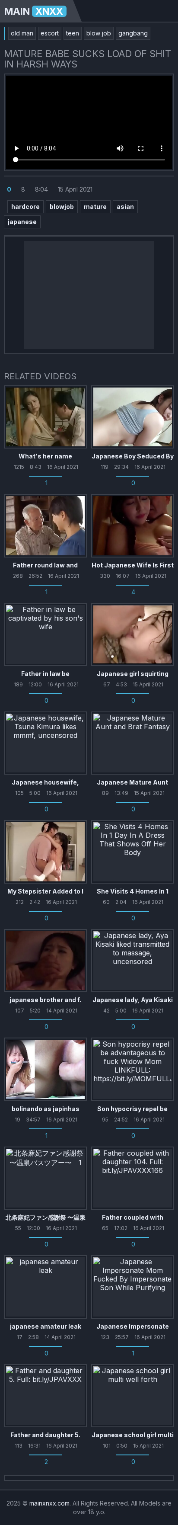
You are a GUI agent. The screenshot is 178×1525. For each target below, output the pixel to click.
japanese (22, 221)
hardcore (25, 206)
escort (50, 33)
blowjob (62, 206)
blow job (98, 33)
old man (22, 33)
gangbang (133, 33)
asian (125, 206)
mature (95, 206)
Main (33, 11)
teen (72, 33)
